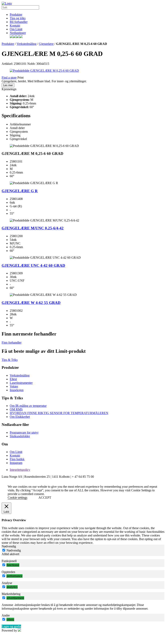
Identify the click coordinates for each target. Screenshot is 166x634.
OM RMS (16, 409)
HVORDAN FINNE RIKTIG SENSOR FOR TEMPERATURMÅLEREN (59, 413)
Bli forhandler (19, 22)
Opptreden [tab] (8, 572)
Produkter (16, 14)
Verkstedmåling (26, 44)
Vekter (14, 386)
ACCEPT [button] (44, 497)
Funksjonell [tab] (9, 561)
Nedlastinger (18, 33)
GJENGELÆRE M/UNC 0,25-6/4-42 (33, 228)
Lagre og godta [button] (11, 626)
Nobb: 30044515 (38, 63)
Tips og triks (18, 18)
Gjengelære (46, 44)
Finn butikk (17, 459)
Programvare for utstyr (24, 432)
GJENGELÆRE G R (20, 191)
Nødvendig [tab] (9, 546)
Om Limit (16, 29)
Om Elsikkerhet (20, 416)
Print (20, 77)
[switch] (3, 564)
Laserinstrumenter (21, 382)
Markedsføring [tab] (11, 594)
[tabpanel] (83, 606)
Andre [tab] (6, 615)
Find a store (9, 77)
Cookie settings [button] (17, 497)
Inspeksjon (16, 390)
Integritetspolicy (20, 469)
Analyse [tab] (7, 583)
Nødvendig (13, 550)
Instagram (16, 463)
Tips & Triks (10, 360)
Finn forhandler (11, 342)
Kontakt (15, 25)
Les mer (8, 85)
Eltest (13, 379)
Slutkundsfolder (20, 436)
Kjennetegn (9, 89)
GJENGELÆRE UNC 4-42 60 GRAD (33, 265)
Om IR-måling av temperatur (28, 405)
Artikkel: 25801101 (14, 63)
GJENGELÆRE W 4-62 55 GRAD (31, 303)
